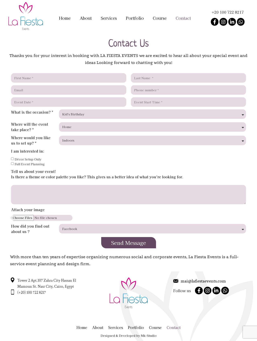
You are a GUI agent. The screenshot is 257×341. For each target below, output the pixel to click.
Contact (183, 18)
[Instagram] (223, 22)
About (86, 18)
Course (160, 18)
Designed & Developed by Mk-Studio (129, 335)
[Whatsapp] (241, 22)
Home (65, 18)
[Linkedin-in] (232, 22)
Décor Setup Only (28, 159)
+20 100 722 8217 (228, 12)
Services (109, 18)
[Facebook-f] (214, 22)
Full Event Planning (30, 164)
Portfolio (135, 18)
